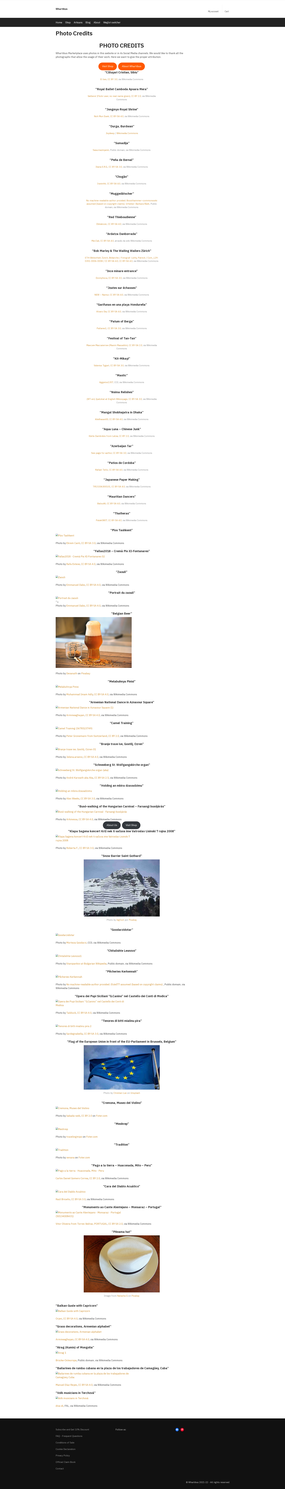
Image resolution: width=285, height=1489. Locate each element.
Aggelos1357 (106, 382)
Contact (60, 1468)
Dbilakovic (101, 224)
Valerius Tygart (101, 365)
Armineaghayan (75, 715)
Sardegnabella (74, 1033)
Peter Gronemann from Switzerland (86, 736)
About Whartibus (131, 66)
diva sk (59, 1405)
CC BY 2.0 (136, 96)
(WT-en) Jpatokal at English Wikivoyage (107, 399)
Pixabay (85, 673)
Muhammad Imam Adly (79, 694)
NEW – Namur (101, 294)
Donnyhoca (101, 278)
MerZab (95, 240)
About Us (112, 825)
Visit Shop (107, 66)
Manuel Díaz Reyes (66, 1384)
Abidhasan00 (101, 419)
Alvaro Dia (101, 311)
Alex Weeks (72, 798)
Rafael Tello (101, 469)
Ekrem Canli (73, 543)
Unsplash (135, 1093)
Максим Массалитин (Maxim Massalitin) (107, 345)
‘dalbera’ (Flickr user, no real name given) (109, 96)
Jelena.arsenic (74, 757)
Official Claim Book (66, 1462)
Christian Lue (120, 1093)
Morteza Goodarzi (76, 942)
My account (213, 11)
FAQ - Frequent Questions (69, 1436)
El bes (103, 79)
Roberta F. (72, 848)
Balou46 (101, 503)
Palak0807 (101, 520)
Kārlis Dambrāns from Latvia (103, 436)
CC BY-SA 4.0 (117, 116)
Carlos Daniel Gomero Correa (72, 1178)
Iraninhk (101, 183)
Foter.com (101, 1115)
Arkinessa (71, 819)
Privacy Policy (63, 1455)
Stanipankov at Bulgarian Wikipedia (86, 963)
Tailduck (71, 1012)
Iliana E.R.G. (102, 166)
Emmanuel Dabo (75, 584)
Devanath (71, 673)
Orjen (59, 1318)
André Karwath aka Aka (79, 777)
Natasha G (122, 1295)
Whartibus (62, 8)
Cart (227, 11)
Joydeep (110, 133)
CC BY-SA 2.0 (135, 345)
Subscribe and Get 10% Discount (72, 1429)
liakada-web (73, 1115)
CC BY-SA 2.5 (101, 777)
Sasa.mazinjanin (101, 150)
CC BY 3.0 (112, 79)
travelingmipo (74, 1136)
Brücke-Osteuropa (66, 1360)
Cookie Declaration (65, 1449)
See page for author (101, 453)
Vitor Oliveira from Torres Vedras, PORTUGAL (81, 1223)
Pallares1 (102, 328)
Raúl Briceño (63, 1199)
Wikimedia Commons (127, 133)
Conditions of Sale (65, 1442)
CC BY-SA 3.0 (115, 166)
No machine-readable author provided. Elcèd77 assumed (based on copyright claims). (114, 984)
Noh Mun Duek (101, 116)
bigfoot (120, 919)
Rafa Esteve (73, 564)
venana (70, 1157)
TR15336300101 (101, 486)
